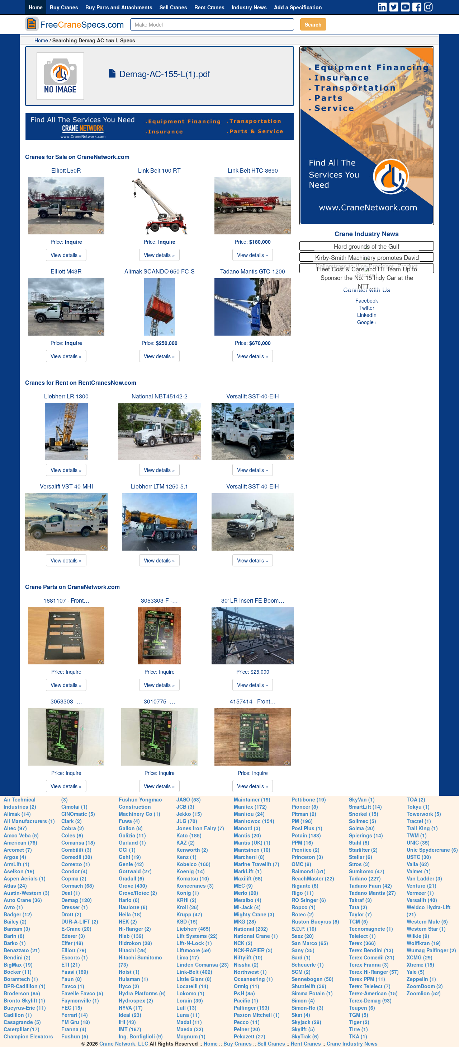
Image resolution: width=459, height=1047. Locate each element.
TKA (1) (358, 1036)
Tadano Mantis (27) (372, 892)
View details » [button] (66, 254)
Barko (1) (15, 942)
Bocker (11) (18, 971)
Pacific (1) (246, 1000)
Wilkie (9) (418, 935)
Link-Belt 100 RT (159, 170)
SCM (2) (301, 971)
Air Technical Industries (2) (20, 803)
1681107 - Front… (66, 600)
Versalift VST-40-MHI (66, 486)
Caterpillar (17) (21, 1029)
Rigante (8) (305, 885)
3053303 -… (66, 701)
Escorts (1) (74, 957)
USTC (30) (419, 856)
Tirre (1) (358, 1029)
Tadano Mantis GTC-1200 (252, 271)
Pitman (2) (304, 813)
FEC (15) (71, 1007)
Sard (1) (301, 957)
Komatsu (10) (192, 878)
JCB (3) (185, 806)
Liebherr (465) (193, 928)
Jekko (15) (189, 813)
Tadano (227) (365, 878)
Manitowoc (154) (254, 820)
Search (313, 24)
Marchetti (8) (249, 856)
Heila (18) (130, 914)
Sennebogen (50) (312, 978)
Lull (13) (186, 1007)
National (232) (251, 928)
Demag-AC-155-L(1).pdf (163, 73)
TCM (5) (358, 921)
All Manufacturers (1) (29, 820)
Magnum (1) (190, 1036)
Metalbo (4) (247, 899)
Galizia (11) (132, 835)
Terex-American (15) (373, 993)
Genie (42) (131, 864)
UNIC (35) (418, 842)
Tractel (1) (419, 820)
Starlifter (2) (363, 849)
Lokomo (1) (190, 993)
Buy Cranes (64, 7)
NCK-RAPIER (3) (253, 950)
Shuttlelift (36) (309, 986)
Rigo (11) (303, 892)
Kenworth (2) (192, 849)
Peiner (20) (247, 1029)
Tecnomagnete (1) (371, 928)
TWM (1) (417, 835)
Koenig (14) (190, 871)
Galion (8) (131, 828)
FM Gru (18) (75, 1021)
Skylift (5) (303, 1029)
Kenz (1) (186, 856)
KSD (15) (187, 921)
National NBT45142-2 (160, 396)
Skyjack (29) (306, 1021)
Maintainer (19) (252, 799)
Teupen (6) (362, 1007)
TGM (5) (358, 1014)
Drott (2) (71, 914)
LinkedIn (367, 314)
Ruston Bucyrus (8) (315, 921)
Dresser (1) (74, 907)
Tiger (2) (359, 1021)
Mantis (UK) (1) (252, 842)
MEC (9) (243, 885)
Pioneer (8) (305, 806)
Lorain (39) (189, 1000)
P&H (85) (244, 993)
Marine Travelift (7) (256, 864)
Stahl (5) (359, 842)
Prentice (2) (306, 849)
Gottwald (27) (135, 871)
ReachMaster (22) (313, 878)
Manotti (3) (247, 828)
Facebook (366, 300)
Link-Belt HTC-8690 (253, 170)
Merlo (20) (246, 892)
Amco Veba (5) (21, 835)
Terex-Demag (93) (370, 1000)
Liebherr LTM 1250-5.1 (159, 486)
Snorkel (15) (363, 813)
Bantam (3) (17, 928)
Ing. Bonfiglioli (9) (141, 1036)
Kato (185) (189, 835)
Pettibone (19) (309, 799)
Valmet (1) (419, 871)
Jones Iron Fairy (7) (200, 828)
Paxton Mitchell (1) (257, 1014)
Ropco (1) (304, 907)
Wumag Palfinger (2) (431, 950)
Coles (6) (72, 835)
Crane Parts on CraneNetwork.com (72, 587)
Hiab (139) (131, 935)
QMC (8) (301, 864)
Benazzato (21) (22, 950)
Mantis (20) (247, 835)
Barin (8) (14, 935)
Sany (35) (303, 950)
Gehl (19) (130, 856)
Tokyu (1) (418, 806)
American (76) (20, 842)
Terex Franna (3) (369, 964)
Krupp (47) (189, 914)
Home (36, 7)
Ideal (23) (130, 1014)
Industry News (249, 7)
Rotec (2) (303, 914)
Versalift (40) (422, 899)
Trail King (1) (422, 828)
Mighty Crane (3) (254, 914)
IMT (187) (130, 1029)
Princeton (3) (307, 856)
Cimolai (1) (74, 806)
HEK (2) (128, 921)
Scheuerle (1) (308, 964)
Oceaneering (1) (253, 978)
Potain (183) (306, 835)
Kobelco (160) (193, 864)
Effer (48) (72, 942)
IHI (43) (127, 1021)
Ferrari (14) (74, 1014)
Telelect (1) (362, 935)
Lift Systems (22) (197, 935)
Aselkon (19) (19, 871)
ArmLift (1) (16, 864)
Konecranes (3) (195, 885)
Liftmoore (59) (193, 950)
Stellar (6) (360, 856)
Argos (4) (15, 856)
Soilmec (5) (362, 820)
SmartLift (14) (365, 806)
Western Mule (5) (427, 921)
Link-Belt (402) (194, 971)
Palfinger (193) (251, 1007)
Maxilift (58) (248, 878)
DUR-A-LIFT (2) (79, 921)
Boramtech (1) (21, 978)
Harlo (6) (129, 899)
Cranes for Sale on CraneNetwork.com (77, 157)
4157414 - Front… (253, 701)
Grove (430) (133, 885)
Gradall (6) (131, 878)
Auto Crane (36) (23, 899)
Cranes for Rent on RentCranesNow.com (80, 382)
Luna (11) (188, 1014)
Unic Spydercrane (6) (432, 849)
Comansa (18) (78, 842)
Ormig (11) (246, 986)
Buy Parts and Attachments (118, 7)
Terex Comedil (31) (371, 957)
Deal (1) (70, 892)
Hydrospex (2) (136, 1000)
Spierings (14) (366, 835)
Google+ (367, 322)
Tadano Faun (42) (370, 885)
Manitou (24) (249, 813)
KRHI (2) (186, 899)
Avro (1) (13, 907)
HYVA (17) (131, 1007)
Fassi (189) (74, 971)
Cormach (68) (77, 885)
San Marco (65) (310, 942)
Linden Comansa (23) (202, 964)
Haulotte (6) (133, 907)
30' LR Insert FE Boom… (252, 600)
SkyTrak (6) (305, 1036)
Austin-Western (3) (26, 892)
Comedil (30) (76, 856)
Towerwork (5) (424, 813)
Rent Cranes (209, 7)
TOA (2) (416, 799)
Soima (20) (362, 828)
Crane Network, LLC (123, 1043)
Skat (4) (301, 1014)
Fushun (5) (74, 1036)
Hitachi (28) (133, 950)
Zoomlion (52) (424, 993)
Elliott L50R (66, 170)
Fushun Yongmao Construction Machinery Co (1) (140, 806)
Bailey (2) (15, 921)
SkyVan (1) (362, 799)
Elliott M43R (66, 271)
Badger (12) (18, 914)
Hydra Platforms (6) (142, 993)
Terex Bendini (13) (371, 950)
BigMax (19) (18, 964)
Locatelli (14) (192, 986)
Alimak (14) (17, 813)
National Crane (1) (256, 935)
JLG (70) (186, 820)
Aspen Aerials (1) (25, 878)
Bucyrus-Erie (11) (25, 1007)
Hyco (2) (129, 986)
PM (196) (302, 820)
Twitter (366, 307)
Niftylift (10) (248, 957)
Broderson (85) (22, 993)
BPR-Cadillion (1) (25, 986)
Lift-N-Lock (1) (194, 942)
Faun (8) (71, 978)
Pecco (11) (247, 1021)
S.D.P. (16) (304, 928)
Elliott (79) (73, 950)
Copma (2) (73, 878)
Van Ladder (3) (424, 878)
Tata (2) (358, 907)
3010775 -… (159, 701)
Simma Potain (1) (312, 993)
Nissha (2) (246, 964)
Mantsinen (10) (252, 849)
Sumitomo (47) (366, 871)
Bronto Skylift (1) (24, 1000)
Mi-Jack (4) (247, 907)
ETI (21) (70, 964)
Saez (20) (303, 935)
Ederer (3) (73, 935)
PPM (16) (302, 842)
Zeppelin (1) (421, 978)
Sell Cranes (173, 7)
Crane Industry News (367, 233)
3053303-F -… (159, 600)
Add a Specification (298, 7)
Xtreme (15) (420, 964)
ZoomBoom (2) (425, 986)
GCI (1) (127, 849)
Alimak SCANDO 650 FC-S (159, 271)
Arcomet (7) (18, 849)
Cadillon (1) (18, 1014)
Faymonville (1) (80, 1000)
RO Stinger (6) (309, 899)
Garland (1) (132, 842)
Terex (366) (362, 942)
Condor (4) (74, 871)
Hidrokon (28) (135, 942)
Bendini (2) (17, 957)
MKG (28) (245, 921)
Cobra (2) (72, 828)
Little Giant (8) (194, 978)
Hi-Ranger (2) (135, 928)
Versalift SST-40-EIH (252, 396)
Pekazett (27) (249, 1036)
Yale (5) (416, 971)
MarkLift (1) (248, 871)
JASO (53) (188, 799)
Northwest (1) (250, 971)
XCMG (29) (419, 957)
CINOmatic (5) (78, 813)
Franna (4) (73, 1029)
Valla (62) (418, 864)
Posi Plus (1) (307, 828)
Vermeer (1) (420, 892)
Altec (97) (15, 828)
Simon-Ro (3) (307, 1007)
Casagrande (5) (22, 1021)
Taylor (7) (360, 914)
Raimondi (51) (309, 871)
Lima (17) (187, 957)
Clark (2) (71, 820)
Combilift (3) (76, 849)
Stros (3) (359, 864)
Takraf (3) (360, 899)
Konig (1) (187, 892)
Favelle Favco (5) (82, 993)
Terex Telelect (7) (370, 986)
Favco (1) (72, 986)
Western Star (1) (426, 928)
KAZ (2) (185, 842)
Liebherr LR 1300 (66, 396)
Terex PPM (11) (367, 978)
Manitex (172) (250, 806)
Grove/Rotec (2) (138, 892)
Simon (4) (303, 1000)
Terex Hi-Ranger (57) (374, 971)
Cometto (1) (75, 864)
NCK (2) (243, 942)
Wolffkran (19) (424, 942)
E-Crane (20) (76, 928)
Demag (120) (76, 899)
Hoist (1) (129, 971)
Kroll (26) (187, 907)
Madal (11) (189, 1021)
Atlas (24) (15, 885)
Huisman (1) (133, 978)
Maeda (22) (189, 1029)
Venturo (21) (421, 885)
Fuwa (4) (129, 820)
